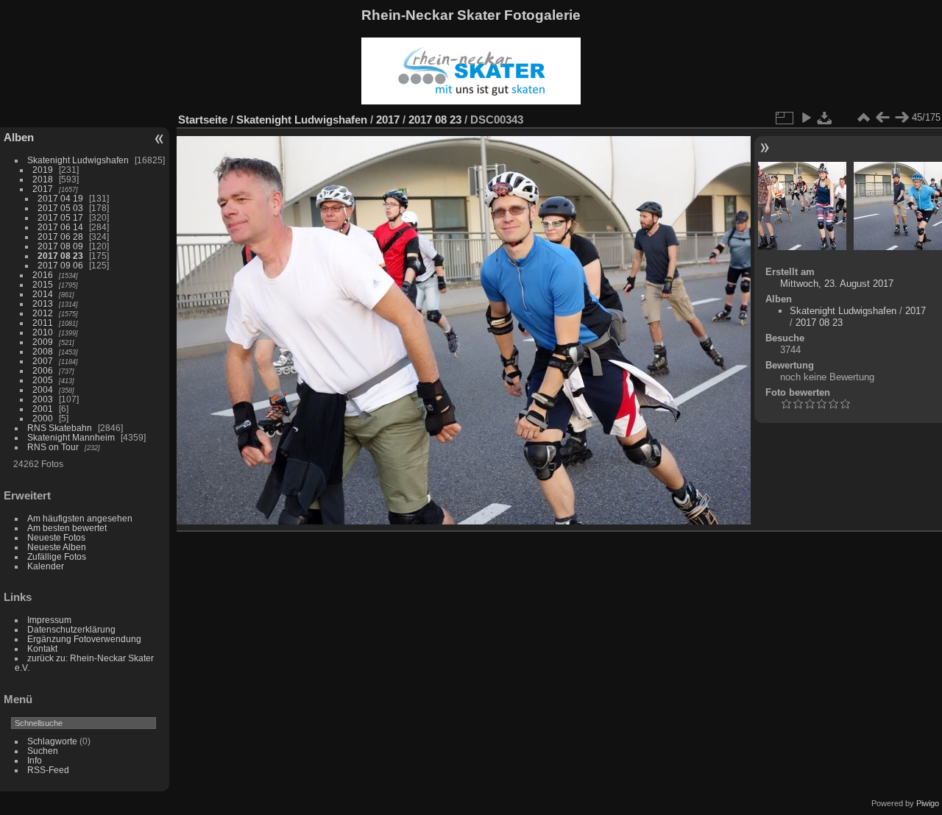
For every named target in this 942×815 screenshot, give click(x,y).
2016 (42, 275)
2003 (42, 399)
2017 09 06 (60, 265)
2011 (42, 322)
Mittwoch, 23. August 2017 (836, 283)
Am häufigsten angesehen (79, 518)
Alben (19, 137)
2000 (42, 418)
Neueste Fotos (56, 537)
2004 (42, 389)
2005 (42, 380)
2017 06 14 (60, 227)
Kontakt (42, 648)
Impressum (49, 619)
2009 (42, 341)
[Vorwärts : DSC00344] (901, 117)
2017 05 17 (60, 217)
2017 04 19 (60, 198)
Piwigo (927, 803)
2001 (42, 408)
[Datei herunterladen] (825, 117)
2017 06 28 (60, 236)
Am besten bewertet (67, 528)
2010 (42, 332)
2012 (42, 313)
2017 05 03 (60, 208)
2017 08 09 (60, 246)
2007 (42, 361)
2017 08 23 (60, 255)
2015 (42, 284)
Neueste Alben (56, 547)
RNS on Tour (53, 447)
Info (34, 760)
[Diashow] (805, 117)
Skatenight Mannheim (71, 437)
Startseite (202, 119)
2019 (42, 169)
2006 (42, 370)
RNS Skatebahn (59, 428)
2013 (42, 303)
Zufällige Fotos (56, 556)
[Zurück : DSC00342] (882, 117)
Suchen (42, 750)
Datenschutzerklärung (71, 629)
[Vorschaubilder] (863, 117)
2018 (42, 179)
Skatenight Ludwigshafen (78, 160)
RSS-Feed (48, 770)
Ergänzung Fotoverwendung (84, 639)
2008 (42, 351)
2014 (42, 294)
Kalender (45, 566)
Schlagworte (52, 741)
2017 (42, 188)
